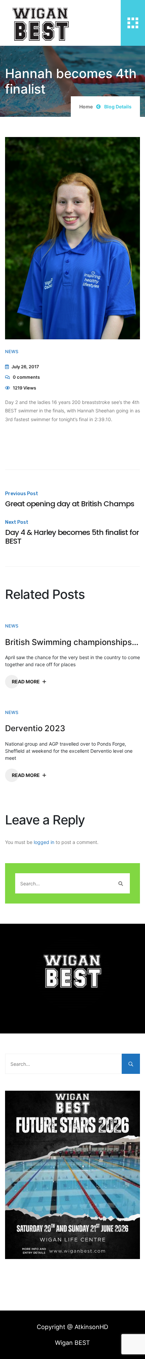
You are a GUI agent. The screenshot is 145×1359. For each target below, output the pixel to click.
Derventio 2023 (35, 728)
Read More (26, 681)
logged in (44, 842)
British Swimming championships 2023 (72, 642)
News (11, 351)
